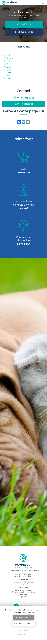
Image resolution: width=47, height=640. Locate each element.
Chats (9, 73)
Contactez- (24, 24)
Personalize (24, 630)
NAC (9, 76)
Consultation (9, 61)
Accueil (7, 55)
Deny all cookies (24, 624)
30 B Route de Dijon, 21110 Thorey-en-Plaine (23, 17)
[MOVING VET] (21, 3)
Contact (7, 79)
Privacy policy (24, 635)
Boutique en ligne (24, 32)
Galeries (7, 67)
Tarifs (6, 64)
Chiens (9, 70)
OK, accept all (24, 617)
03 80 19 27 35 (23, 11)
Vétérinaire (8, 58)
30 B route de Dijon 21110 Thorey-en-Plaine (23, 575)
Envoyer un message (23, 104)
